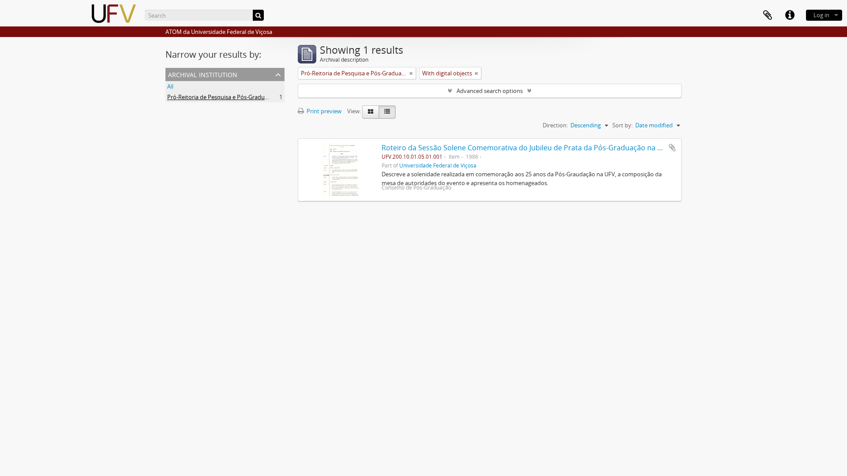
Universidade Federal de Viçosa (437, 165)
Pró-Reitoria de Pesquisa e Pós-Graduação (222, 97)
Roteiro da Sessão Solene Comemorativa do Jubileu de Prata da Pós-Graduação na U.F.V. (529, 147)
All (170, 86)
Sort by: (622, 125)
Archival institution (202, 74)
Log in (821, 15)
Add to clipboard (672, 147)
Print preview (323, 111)
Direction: (555, 125)
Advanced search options (490, 91)
